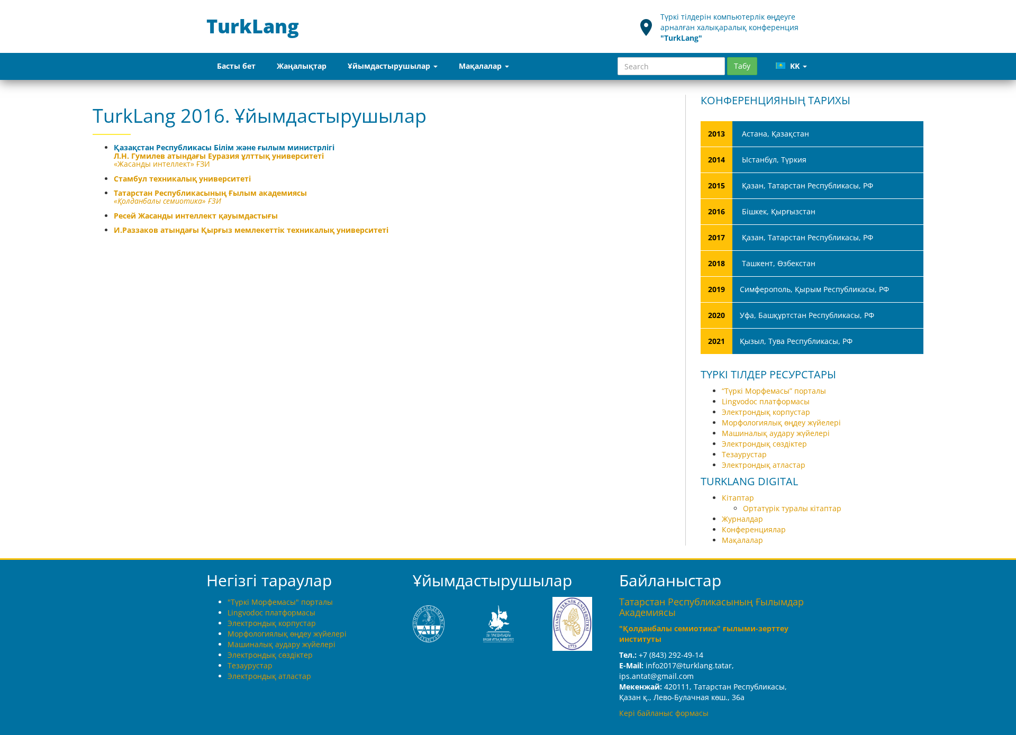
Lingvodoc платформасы (766, 401)
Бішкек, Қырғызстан (761, 211)
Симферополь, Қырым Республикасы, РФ (798, 289)
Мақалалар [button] (481, 66)
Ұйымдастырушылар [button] (390, 66)
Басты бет (236, 66)
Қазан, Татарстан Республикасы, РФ (790, 185)
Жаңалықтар (301, 66)
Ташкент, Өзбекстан (761, 263)
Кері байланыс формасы (664, 713)
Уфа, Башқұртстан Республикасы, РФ (791, 315)
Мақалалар (742, 540)
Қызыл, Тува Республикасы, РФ (780, 341)
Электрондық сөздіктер (764, 444)
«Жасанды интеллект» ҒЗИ (162, 164)
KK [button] (795, 66)
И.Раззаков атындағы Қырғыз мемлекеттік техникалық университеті (251, 230)
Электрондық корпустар (766, 412)
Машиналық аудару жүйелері (776, 433)
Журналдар (742, 519)
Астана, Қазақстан (758, 134)
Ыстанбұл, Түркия (757, 160)
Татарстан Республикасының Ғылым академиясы (210, 193)
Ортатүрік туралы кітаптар (792, 508)
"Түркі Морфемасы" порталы (280, 602)
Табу (742, 66)
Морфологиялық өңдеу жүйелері (781, 423)
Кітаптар (738, 498)
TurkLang (255, 26)
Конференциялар (754, 529)
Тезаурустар (744, 454)
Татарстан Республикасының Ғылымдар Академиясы (711, 607)
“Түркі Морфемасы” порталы (774, 391)
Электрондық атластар (763, 465)
